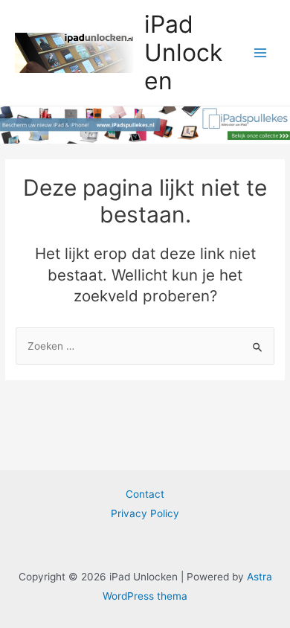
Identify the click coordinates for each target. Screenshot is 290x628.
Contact (145, 494)
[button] (32, 48)
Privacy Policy (145, 513)
